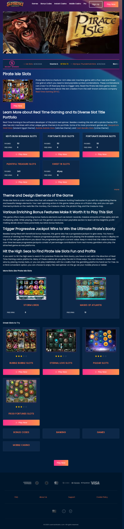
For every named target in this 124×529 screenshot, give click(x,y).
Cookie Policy (102, 497)
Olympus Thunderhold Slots (68, 64)
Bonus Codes (46, 3)
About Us (43, 497)
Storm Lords (31, 305)
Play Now (111, 4)
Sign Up (95, 4)
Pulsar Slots (100, 362)
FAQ (16, 497)
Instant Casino (60, 3)
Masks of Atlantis (91, 305)
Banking (61, 432)
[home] (16, 6)
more (116, 189)
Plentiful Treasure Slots (21, 163)
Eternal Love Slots (61, 362)
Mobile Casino (75, 3)
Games (35, 3)
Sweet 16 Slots (61, 163)
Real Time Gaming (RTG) (47, 91)
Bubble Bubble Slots (45, 128)
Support (71, 497)
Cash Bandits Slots (85, 128)
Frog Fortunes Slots (21, 413)
